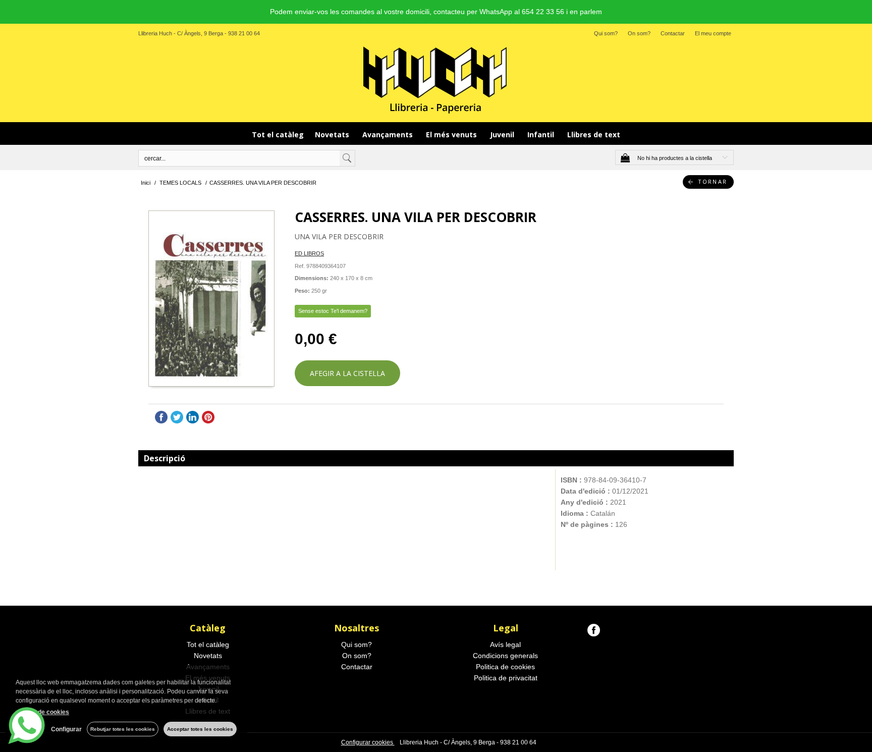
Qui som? (606, 33)
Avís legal (505, 644)
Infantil (541, 134)
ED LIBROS (309, 253)
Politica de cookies (505, 667)
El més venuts (452, 134)
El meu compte (713, 33)
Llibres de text (593, 134)
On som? (639, 33)
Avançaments (388, 134)
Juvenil (503, 134)
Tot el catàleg (278, 134)
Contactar (673, 33)
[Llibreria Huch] (436, 79)
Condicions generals (505, 656)
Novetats (333, 134)
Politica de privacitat (505, 678)
